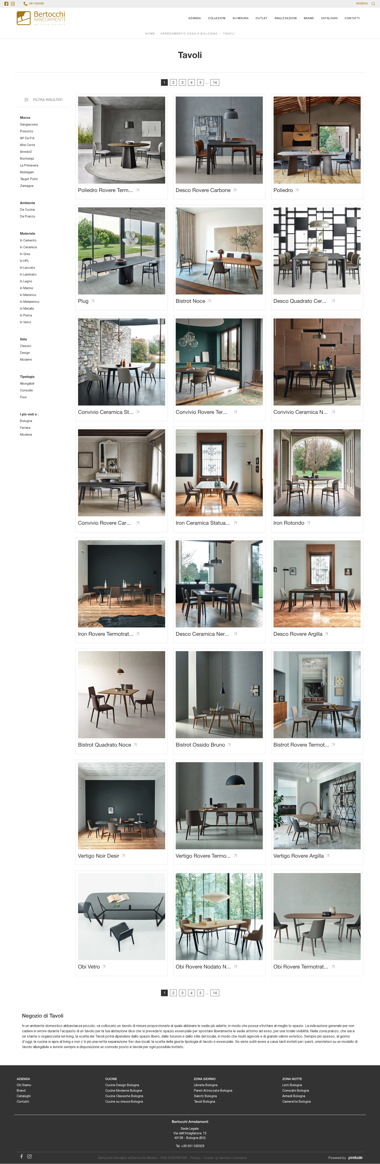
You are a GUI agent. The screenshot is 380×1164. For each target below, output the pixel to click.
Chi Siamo (24, 1085)
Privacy (195, 1158)
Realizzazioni (286, 18)
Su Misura (240, 18)
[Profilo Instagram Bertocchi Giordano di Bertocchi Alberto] (13, 3)
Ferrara (25, 427)
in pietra (26, 315)
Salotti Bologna (205, 1096)
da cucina (27, 209)
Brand (309, 18)
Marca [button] (25, 117)
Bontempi (27, 158)
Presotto (26, 131)
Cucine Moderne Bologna (123, 1090)
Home (150, 34)
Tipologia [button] (27, 376)
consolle (26, 390)
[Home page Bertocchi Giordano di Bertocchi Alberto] (41, 18)
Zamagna (26, 186)
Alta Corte (27, 145)
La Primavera (29, 165)
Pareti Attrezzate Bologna (213, 1090)
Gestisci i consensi (233, 1158)
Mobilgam (27, 172)
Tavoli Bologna (204, 1101)
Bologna (26, 421)
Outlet (262, 18)
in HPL (24, 261)
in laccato (27, 267)
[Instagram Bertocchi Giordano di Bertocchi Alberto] (28, 1156)
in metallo (27, 308)
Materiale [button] (27, 233)
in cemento (28, 240)
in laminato (28, 274)
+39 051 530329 (192, 1146)
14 (215, 82)
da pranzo (27, 216)
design (25, 352)
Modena (26, 434)
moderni (26, 359)
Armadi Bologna (293, 1096)
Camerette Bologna (296, 1101)
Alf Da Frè (27, 138)
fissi (23, 397)
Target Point (29, 179)
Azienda (194, 18)
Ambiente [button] (27, 203)
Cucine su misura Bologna (124, 1101)
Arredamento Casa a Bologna (189, 34)
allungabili (27, 383)
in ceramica (28, 247)
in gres (25, 254)
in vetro (25, 322)
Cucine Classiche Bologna (124, 1096)
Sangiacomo (29, 124)
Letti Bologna (292, 1085)
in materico (28, 295)
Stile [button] (23, 339)
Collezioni (217, 18)
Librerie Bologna (205, 1085)
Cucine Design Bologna (122, 1085)
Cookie (209, 1158)
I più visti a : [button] (29, 414)
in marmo (26, 288)
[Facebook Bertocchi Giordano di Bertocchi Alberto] (21, 1156)
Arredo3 (26, 151)
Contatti (352, 18)
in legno (26, 281)
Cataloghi (329, 18)
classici (25, 346)
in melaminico (29, 301)
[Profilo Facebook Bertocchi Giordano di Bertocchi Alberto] (6, 3)
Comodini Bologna (295, 1090)
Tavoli (229, 34)
